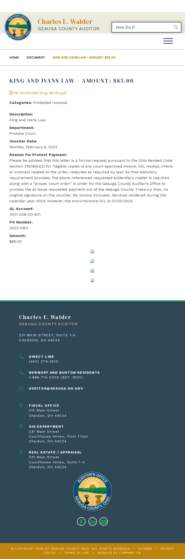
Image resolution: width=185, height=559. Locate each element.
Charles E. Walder (65, 21)
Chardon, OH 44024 (39, 340)
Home (14, 57)
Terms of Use (76, 552)
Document (36, 57)
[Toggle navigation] (168, 41)
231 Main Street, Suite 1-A (47, 335)
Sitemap (145, 548)
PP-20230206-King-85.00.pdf (39, 93)
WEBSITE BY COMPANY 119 (119, 552)
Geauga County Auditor (69, 28)
